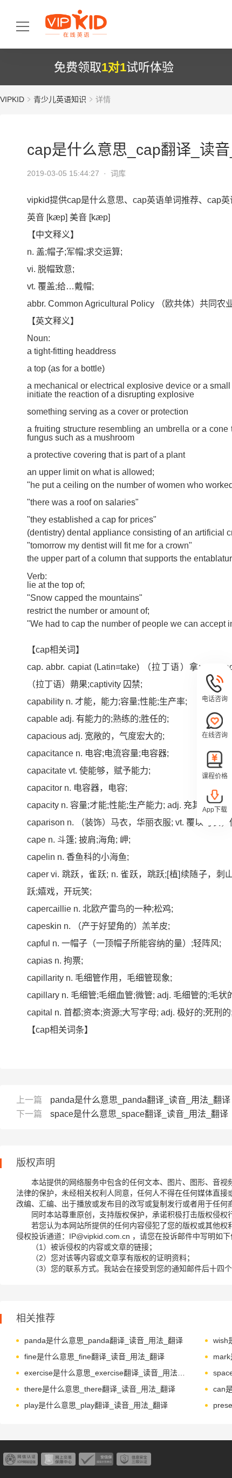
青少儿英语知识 (59, 99)
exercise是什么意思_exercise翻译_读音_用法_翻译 (106, 1372)
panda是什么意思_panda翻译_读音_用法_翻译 (140, 1099)
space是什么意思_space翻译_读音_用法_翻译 (139, 1113)
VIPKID (12, 99)
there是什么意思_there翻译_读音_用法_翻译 (99, 1389)
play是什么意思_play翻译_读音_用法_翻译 (96, 1405)
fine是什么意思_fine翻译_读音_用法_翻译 (94, 1356)
